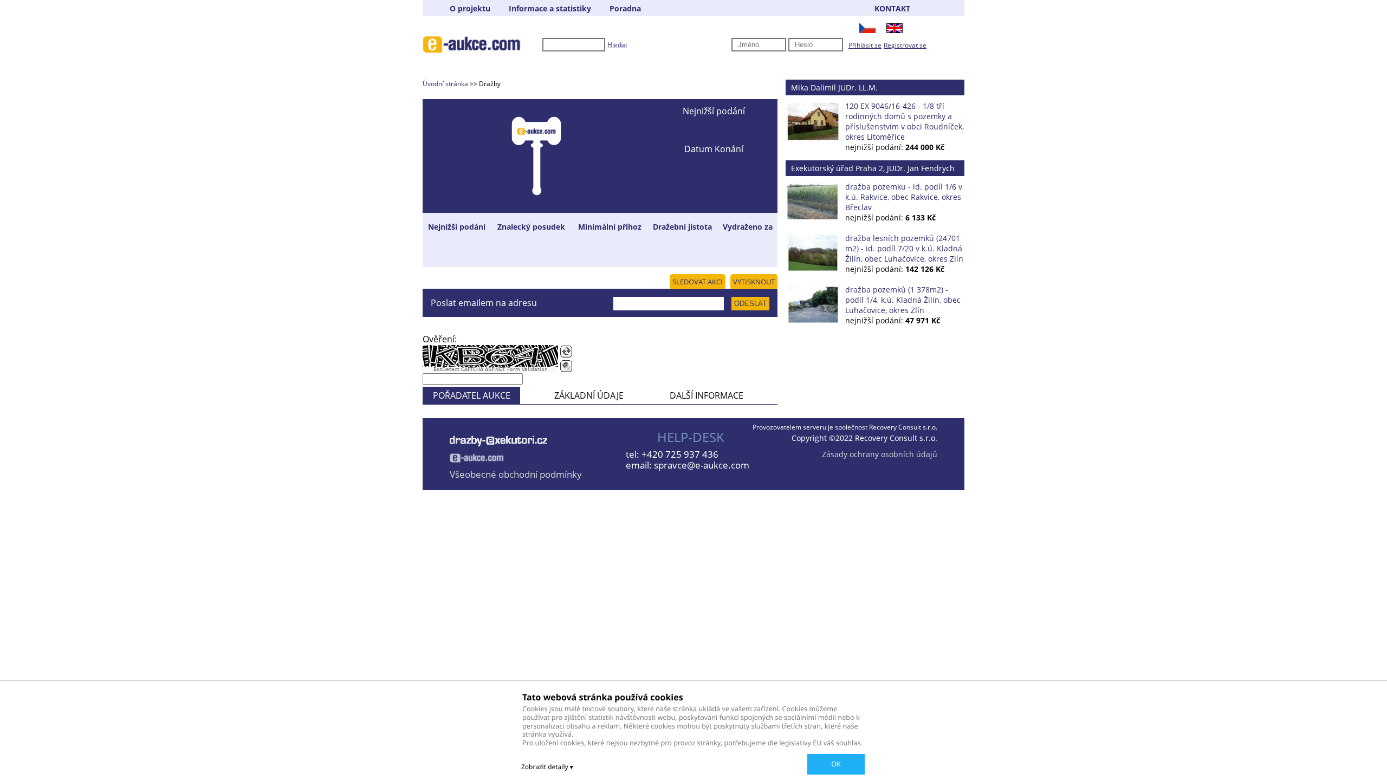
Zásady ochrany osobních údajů (879, 454)
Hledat (617, 44)
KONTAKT (892, 8)
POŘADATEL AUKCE (471, 395)
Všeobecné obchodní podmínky (516, 474)
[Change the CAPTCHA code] (566, 352)
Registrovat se (905, 45)
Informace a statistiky (550, 8)
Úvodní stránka (445, 83)
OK (836, 764)
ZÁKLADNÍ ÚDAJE (589, 395)
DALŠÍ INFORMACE (706, 395)
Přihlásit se (865, 45)
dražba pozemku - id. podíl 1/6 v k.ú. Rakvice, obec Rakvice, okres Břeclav (903, 196)
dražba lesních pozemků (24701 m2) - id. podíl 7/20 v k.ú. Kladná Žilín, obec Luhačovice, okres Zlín (904, 248)
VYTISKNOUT (754, 282)
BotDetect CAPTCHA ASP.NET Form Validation (490, 369)
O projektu (470, 8)
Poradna (625, 8)
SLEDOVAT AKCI (697, 282)
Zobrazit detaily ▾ (547, 766)
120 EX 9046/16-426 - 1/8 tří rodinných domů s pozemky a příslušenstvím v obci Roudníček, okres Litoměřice (904, 121)
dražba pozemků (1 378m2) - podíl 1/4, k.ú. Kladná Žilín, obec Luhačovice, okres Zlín (903, 299)
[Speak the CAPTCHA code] (566, 366)
